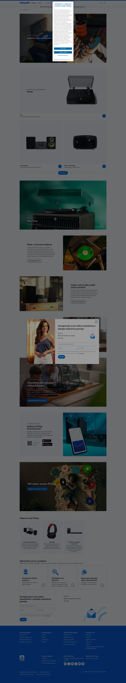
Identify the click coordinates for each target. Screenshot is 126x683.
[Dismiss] (96, 322)
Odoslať (61, 357)
